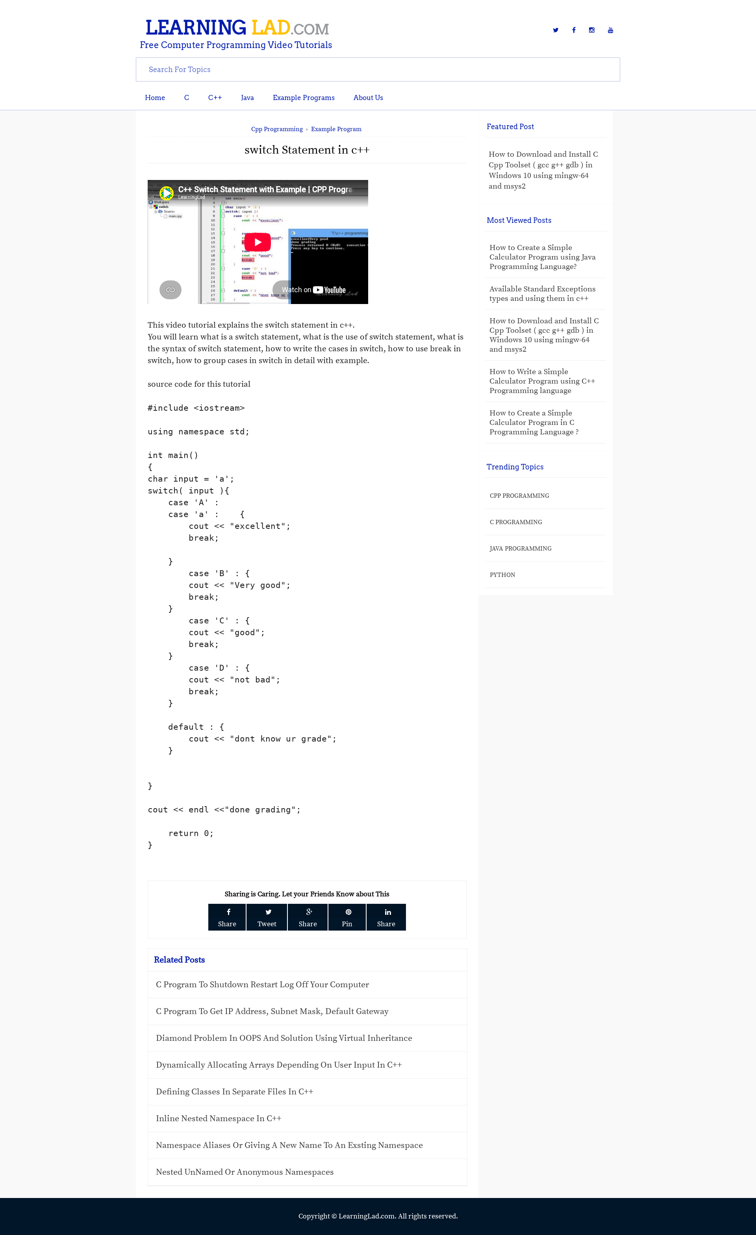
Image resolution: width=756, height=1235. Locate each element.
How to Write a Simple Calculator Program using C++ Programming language (542, 381)
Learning (237, 28)
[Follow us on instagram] (591, 30)
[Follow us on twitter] (555, 30)
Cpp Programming (519, 496)
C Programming (516, 522)
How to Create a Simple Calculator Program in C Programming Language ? (534, 422)
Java (247, 98)
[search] (378, 69)
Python (502, 575)
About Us (368, 98)
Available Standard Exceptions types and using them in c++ (542, 294)
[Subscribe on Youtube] (610, 30)
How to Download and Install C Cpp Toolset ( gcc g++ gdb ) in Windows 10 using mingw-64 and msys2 (543, 170)
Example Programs (304, 98)
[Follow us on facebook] (573, 30)
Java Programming (521, 549)
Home (155, 98)
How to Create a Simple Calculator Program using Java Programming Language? (542, 257)
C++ (215, 98)
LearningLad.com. (368, 1216)
